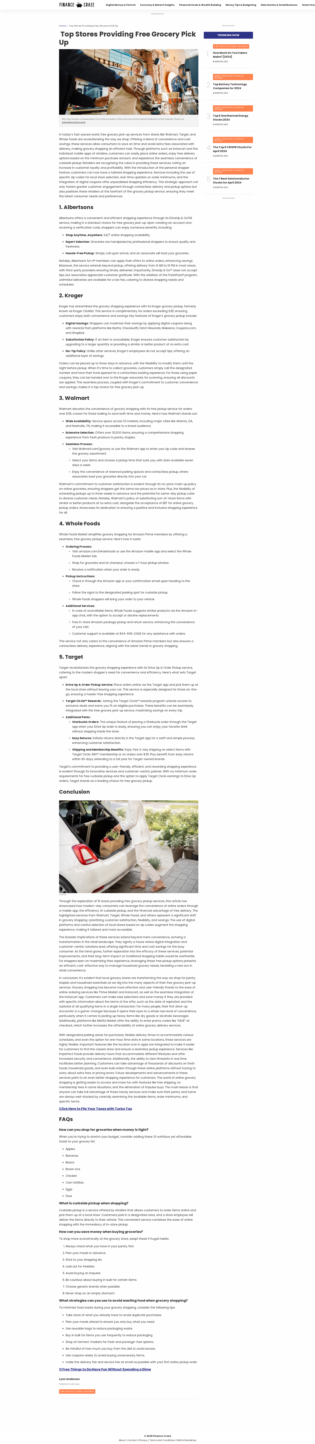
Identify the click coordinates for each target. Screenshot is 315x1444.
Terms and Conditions (162, 1440)
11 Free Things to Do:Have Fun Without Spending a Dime (105, 1369)
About (122, 1440)
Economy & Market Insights (157, 5)
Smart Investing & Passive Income (229, 77)
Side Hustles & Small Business (279, 5)
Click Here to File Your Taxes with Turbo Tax (95, 1108)
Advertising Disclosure (73, 122)
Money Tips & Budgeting (241, 5)
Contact (132, 1440)
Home (62, 25)
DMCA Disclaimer (186, 1440)
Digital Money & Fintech (121, 5)
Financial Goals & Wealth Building (200, 5)
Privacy (143, 1440)
